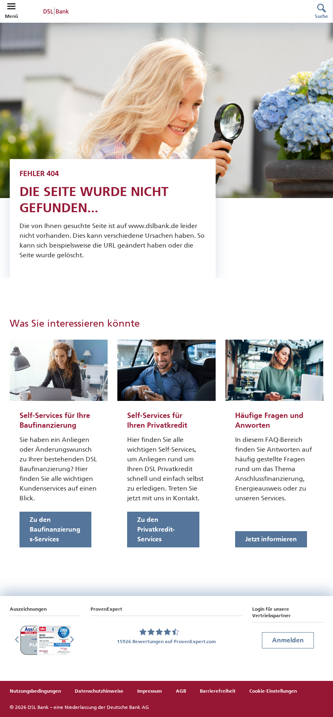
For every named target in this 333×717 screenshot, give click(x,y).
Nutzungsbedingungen (35, 691)
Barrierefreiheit (218, 691)
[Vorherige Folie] (18, 640)
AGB (181, 691)
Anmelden (288, 640)
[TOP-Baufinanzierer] (64, 640)
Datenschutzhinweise (99, 691)
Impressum (149, 691)
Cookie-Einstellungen (273, 691)
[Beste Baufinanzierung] (48, 640)
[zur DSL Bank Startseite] (160, 11)
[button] (11, 6)
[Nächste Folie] (73, 640)
